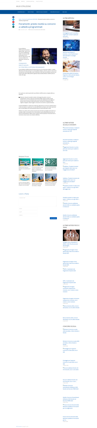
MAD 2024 (65, 12)
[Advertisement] (38, 39)
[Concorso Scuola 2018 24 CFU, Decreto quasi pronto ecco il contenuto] (51, 162)
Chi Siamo (17, 1)
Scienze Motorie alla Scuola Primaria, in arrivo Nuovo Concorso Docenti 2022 (51, 184)
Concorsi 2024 (21, 12)
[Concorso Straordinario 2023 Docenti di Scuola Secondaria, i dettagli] (38, 177)
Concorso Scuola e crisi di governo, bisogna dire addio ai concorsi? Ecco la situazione (37, 169)
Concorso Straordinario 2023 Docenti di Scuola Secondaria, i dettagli (37, 184)
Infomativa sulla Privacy (30, 1)
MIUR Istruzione (23, 6)
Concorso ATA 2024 (54, 12)
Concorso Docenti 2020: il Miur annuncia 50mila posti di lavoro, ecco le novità (24, 184)
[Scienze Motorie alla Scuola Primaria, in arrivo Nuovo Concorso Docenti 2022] (51, 177)
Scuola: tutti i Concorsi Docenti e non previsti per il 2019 (24, 169)
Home (20, 19)
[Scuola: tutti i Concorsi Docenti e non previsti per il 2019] (25, 162)
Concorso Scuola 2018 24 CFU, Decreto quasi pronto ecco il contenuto (50, 169)
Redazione (23, 1)
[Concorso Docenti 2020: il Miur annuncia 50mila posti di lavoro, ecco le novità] (25, 177)
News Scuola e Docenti (41, 12)
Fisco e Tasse (31, 12)
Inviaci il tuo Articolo (39, 1)
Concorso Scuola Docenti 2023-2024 (29, 19)
